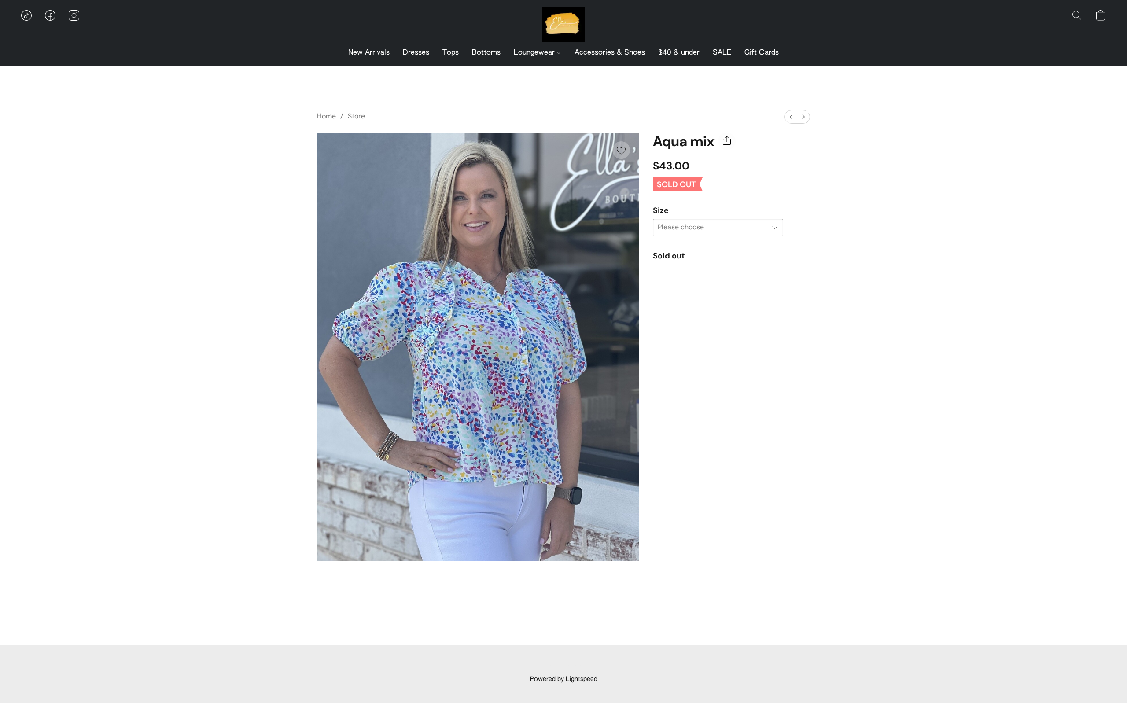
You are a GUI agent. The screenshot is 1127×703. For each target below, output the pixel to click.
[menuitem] (791, 116)
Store (356, 116)
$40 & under (679, 52)
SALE (722, 52)
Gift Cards (761, 52)
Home (326, 116)
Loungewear (535, 52)
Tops (450, 52)
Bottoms (486, 52)
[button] (563, 24)
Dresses (416, 52)
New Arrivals (369, 52)
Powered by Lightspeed (563, 679)
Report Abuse (563, 664)
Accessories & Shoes (610, 52)
